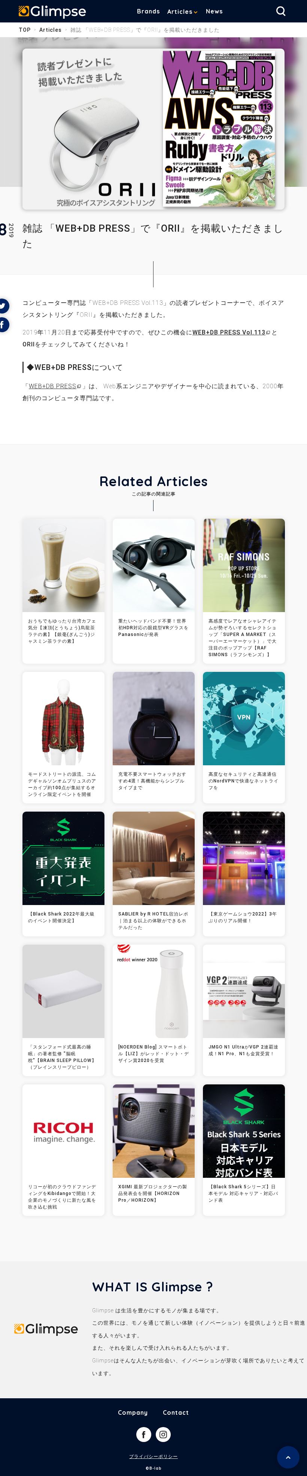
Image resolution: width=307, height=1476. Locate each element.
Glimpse (52, 13)
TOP (25, 30)
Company (133, 1412)
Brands (148, 11)
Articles (179, 11)
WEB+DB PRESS (52, 386)
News (214, 11)
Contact (176, 1412)
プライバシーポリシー (153, 1456)
